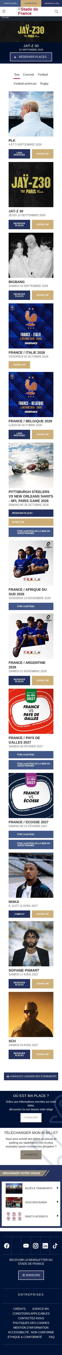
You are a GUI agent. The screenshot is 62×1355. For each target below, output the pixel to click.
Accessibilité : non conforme (31, 1332)
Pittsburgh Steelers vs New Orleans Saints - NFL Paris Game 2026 (31, 496)
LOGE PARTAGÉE (19, 154)
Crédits (19, 1308)
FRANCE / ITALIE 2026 (27, 352)
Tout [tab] (16, 74)
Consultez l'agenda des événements (33, 1076)
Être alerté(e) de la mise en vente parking (33, 532)
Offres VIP (43, 984)
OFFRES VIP (43, 154)
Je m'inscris (31, 1275)
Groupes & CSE (51, 3)
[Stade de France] (38, 11)
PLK (12, 140)
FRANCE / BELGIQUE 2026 (30, 421)
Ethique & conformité (25, 1337)
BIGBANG (17, 282)
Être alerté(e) (25, 606)
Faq (51, 1337)
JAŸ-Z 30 (16, 211)
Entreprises (31, 3)
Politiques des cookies (31, 1322)
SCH (12, 1041)
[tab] (28, 75)
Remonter (52, 1345)
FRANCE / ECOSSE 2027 (28, 822)
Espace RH (41, 1308)
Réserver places (32, 56)
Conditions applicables (31, 1313)
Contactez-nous (31, 1318)
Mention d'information (31, 1327)
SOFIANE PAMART (24, 970)
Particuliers (10, 3)
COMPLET (19, 914)
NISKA (14, 902)
